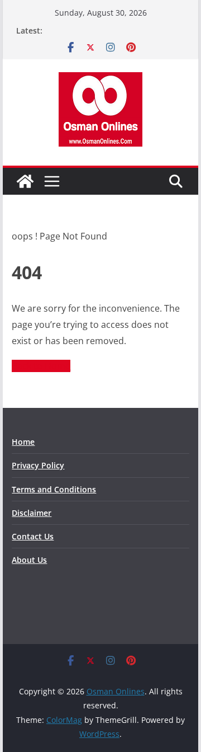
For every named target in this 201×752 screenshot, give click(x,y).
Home (23, 441)
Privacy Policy (38, 465)
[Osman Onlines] (25, 181)
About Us (29, 559)
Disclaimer (31, 512)
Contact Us (33, 536)
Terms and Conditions (54, 489)
